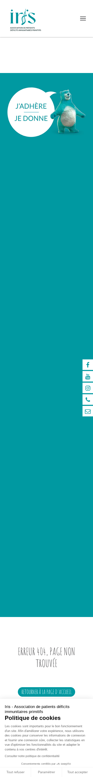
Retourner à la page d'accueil (46, 691)
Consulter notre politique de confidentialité (32, 756)
